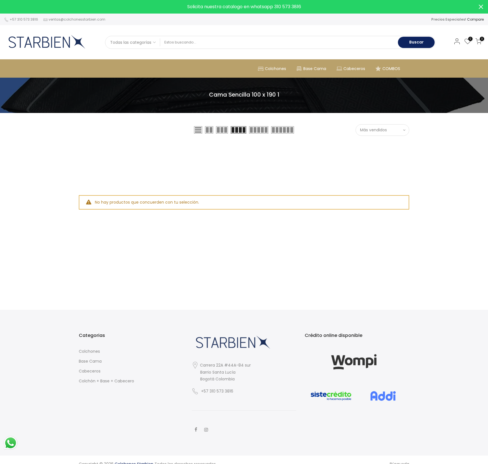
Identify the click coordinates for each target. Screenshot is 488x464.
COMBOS (391, 68)
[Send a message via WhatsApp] (10, 443)
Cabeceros (354, 68)
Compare (475, 19)
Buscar (416, 42)
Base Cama (314, 68)
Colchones (275, 68)
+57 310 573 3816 (23, 19)
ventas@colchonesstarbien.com (77, 19)
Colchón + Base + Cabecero (106, 381)
